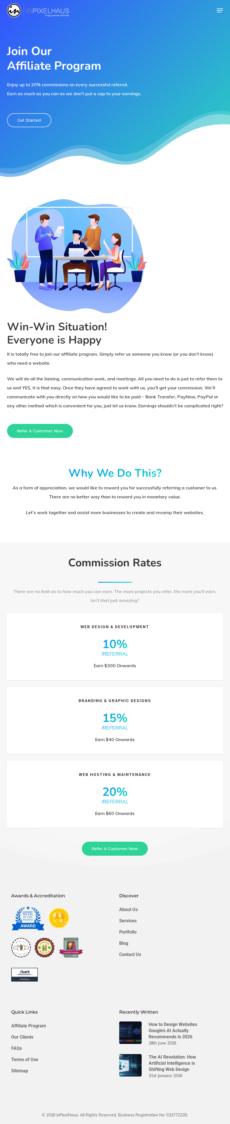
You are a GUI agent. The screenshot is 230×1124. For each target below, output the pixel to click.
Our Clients (22, 1037)
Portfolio (128, 932)
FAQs (16, 1048)
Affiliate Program (28, 1025)
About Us (128, 909)
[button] (220, 10)
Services (128, 920)
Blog (123, 943)
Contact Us (130, 954)
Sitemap (19, 1070)
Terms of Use (24, 1059)
